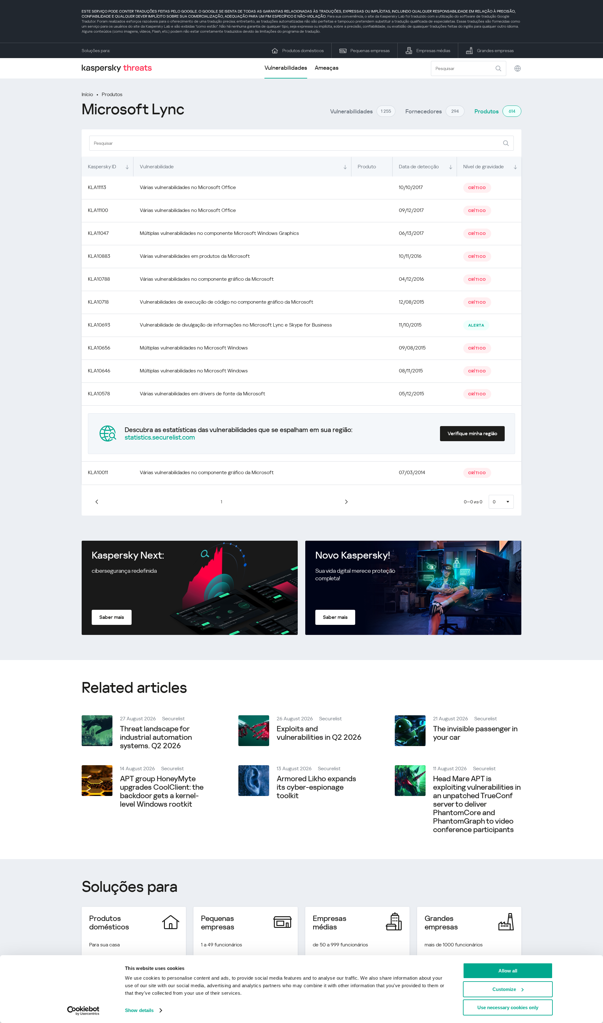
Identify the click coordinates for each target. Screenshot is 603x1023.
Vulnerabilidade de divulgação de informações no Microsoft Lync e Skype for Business (236, 325)
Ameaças (327, 67)
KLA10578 (99, 394)
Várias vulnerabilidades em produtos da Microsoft (195, 256)
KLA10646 (99, 371)
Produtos (112, 94)
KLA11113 (97, 187)
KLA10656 (99, 348)
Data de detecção (419, 167)
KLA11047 (98, 233)
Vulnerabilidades (285, 67)
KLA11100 (98, 210)
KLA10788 (99, 279)
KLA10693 (99, 325)
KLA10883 (99, 256)
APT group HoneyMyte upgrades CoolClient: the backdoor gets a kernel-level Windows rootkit (162, 791)
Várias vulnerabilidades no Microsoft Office (188, 187)
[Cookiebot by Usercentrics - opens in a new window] (83, 1010)
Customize (504, 989)
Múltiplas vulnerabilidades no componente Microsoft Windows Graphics (219, 233)
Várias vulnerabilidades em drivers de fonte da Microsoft (202, 394)
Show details (139, 1010)
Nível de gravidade (483, 167)
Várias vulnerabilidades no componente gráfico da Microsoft (207, 279)
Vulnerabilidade (157, 167)
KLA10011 (98, 472)
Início (87, 94)
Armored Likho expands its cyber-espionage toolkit (316, 787)
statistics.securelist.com (160, 437)
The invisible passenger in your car (475, 733)
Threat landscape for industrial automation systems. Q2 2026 (156, 737)
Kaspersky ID (102, 167)
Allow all (507, 970)
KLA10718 (98, 302)
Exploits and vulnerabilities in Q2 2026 (319, 733)
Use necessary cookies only (507, 1007)
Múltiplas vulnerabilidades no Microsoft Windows (194, 348)
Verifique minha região (472, 433)
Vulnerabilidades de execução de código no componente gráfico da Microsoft (226, 302)
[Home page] (119, 68)
